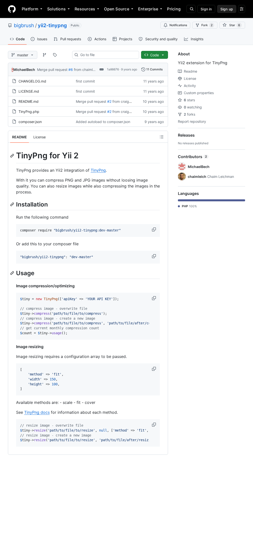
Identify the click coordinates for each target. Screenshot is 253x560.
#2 (109, 101)
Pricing (174, 8)
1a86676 (113, 69)
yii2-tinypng (52, 25)
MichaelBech (24, 69)
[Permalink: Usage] (12, 273)
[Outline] (161, 137)
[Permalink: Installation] (12, 204)
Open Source (116, 8)
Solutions (56, 8)
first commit (85, 81)
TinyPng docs (37, 412)
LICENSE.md (29, 91)
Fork (206, 25)
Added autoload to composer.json (103, 122)
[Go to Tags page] (55, 55)
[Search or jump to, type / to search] (191, 9)
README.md (29, 101)
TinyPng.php (29, 111)
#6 (70, 69)
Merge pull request (52, 69)
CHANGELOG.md (32, 81)
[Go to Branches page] (44, 55)
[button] (154, 229)
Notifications (178, 25)
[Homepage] (12, 9)
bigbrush (24, 25)
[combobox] (107, 55)
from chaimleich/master (93, 69)
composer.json (30, 122)
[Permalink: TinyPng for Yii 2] (12, 155)
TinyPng (98, 170)
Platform (30, 8)
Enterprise (148, 8)
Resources (85, 8)
